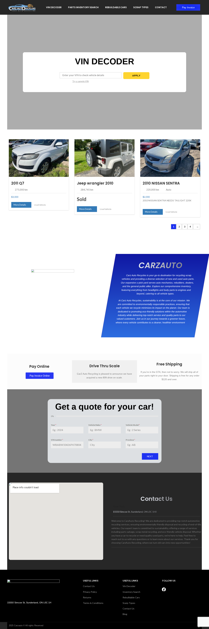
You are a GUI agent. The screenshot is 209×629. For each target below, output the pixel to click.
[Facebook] (164, 589)
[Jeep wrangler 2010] (104, 158)
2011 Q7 (17, 183)
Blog (125, 614)
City (90, 440)
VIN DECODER (54, 7)
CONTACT (161, 7)
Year (53, 425)
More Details (20, 204)
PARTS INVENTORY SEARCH (83, 7)
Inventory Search (131, 591)
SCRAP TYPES (140, 7)
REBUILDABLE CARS (116, 7)
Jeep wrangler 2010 (95, 183)
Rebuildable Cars (131, 597)
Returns (87, 597)
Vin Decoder (129, 586)
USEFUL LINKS (90, 580)
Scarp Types (129, 603)
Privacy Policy (90, 591)
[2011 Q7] (39, 158)
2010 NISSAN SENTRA (161, 183)
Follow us (168, 580)
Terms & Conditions (93, 603)
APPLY (136, 75)
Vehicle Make (95, 425)
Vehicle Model (133, 425)
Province (130, 440)
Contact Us (89, 586)
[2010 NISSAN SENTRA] (170, 158)
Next (150, 456)
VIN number (57, 440)
